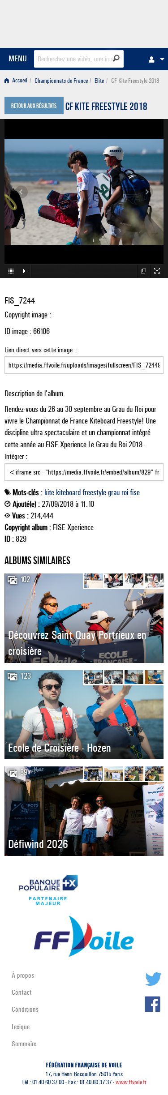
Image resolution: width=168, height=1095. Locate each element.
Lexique (21, 1026)
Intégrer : (15, 456)
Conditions (25, 1009)
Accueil (19, 81)
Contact (22, 992)
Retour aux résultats (33, 106)
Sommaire (24, 1043)
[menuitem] (154, 59)
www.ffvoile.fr (131, 1082)
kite (49, 492)
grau (114, 492)
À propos (23, 975)
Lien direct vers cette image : (40, 350)
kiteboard (68, 492)
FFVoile (121, 22)
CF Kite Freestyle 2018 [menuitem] (135, 81)
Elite (99, 81)
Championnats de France (61, 81)
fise (135, 492)
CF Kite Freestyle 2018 (106, 108)
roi (124, 492)
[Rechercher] (116, 58)
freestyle (94, 492)
